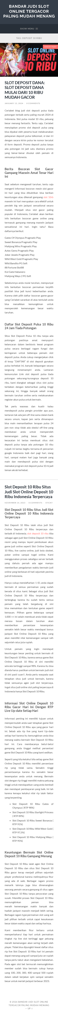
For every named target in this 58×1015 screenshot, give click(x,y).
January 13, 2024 (14, 103)
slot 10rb (48, 197)
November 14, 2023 (15, 503)
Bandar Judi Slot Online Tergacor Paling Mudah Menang (29, 11)
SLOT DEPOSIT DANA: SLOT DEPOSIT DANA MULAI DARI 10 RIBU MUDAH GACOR (25, 90)
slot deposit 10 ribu (37, 533)
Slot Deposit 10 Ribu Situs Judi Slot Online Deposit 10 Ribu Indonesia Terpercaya (29, 491)
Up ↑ (30, 1008)
